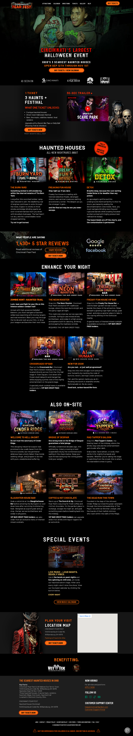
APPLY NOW (90, 687)
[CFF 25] (21, 8)
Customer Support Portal (95, 709)
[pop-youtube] (88, 108)
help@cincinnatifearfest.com (96, 707)
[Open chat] (127, 730)
